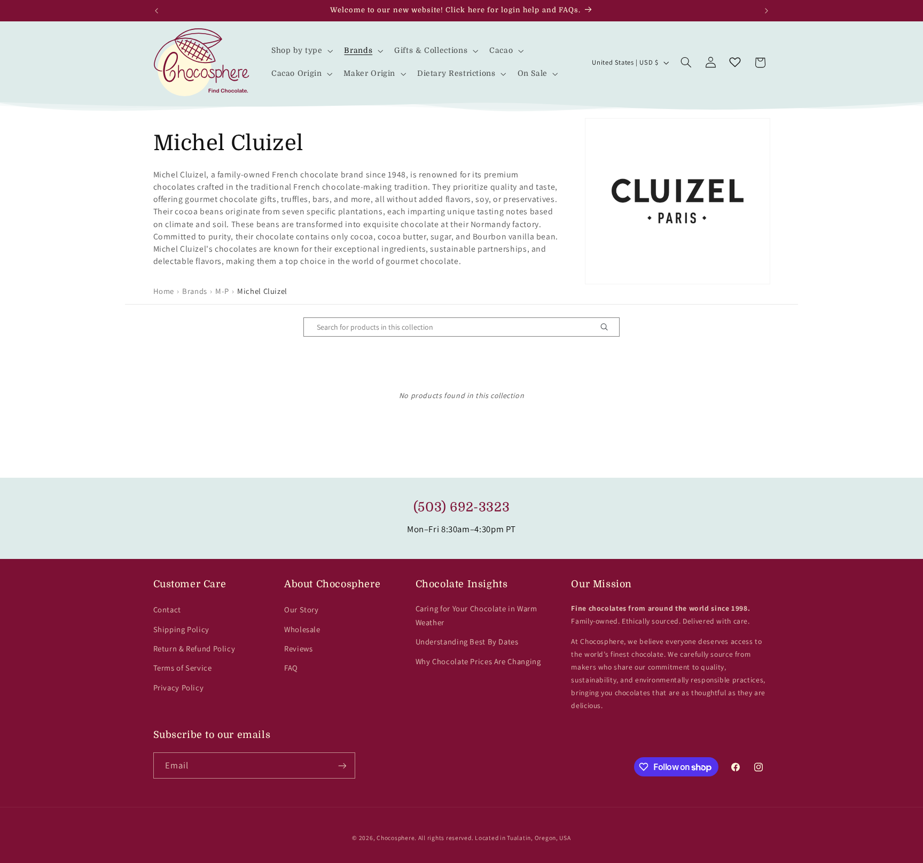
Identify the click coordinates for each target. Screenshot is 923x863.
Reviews (298, 648)
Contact (167, 609)
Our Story (301, 609)
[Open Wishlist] (735, 62)
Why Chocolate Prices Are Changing (478, 661)
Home (164, 291)
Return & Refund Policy (194, 648)
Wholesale (302, 629)
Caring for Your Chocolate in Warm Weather (476, 615)
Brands (194, 291)
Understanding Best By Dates (467, 641)
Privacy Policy (178, 687)
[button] (301, 51)
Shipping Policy (181, 629)
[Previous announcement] (156, 10)
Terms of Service (182, 668)
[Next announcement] (766, 10)
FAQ (291, 668)
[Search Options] (608, 327)
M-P (222, 291)
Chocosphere (395, 838)
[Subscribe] (342, 765)
